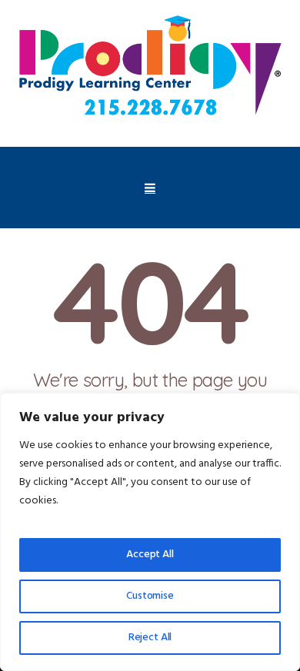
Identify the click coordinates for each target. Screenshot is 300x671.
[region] (150, 532)
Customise (150, 596)
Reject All (150, 637)
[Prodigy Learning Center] (150, 67)
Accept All (150, 554)
